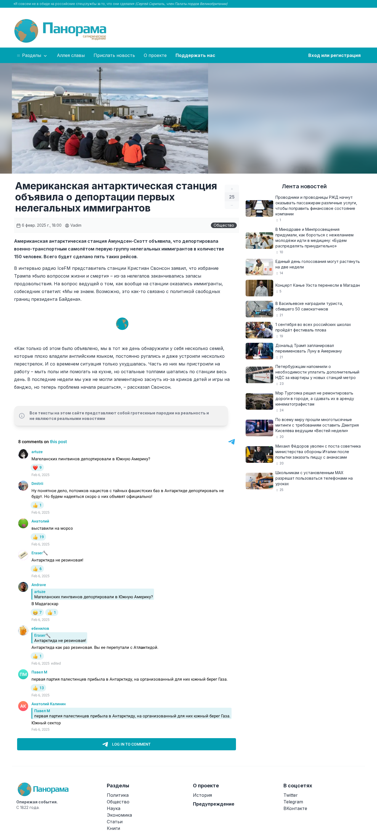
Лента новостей (304, 186)
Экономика (119, 815)
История (202, 795)
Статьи (115, 821)
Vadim (75, 225)
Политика (118, 795)
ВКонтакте (295, 808)
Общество (224, 225)
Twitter (290, 795)
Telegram (293, 801)
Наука (113, 808)
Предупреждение (213, 804)
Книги (113, 828)
